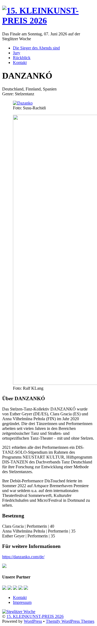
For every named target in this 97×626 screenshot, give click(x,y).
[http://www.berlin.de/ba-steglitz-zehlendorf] (4, 588)
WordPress (33, 621)
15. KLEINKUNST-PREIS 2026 (35, 616)
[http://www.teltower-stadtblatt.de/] (20, 588)
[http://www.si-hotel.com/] (15, 588)
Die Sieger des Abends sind (36, 48)
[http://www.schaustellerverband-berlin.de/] (10, 588)
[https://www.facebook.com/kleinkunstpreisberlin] (4, 566)
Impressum (22, 602)
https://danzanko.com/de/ (23, 556)
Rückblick (21, 57)
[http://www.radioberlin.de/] (26, 588)
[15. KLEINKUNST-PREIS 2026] (48, 20)
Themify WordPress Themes (70, 621)
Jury (16, 53)
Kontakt (20, 62)
